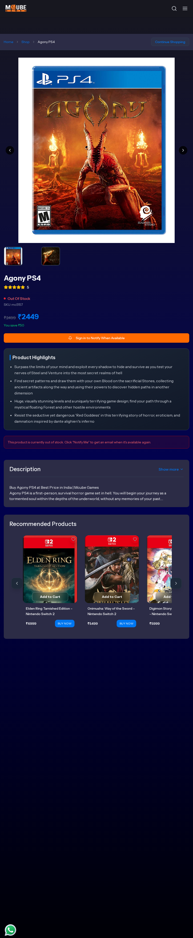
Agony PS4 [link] (46, 42)
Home (8, 42)
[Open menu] (185, 8)
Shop (25, 42)
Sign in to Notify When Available (100, 338)
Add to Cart (50, 597)
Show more (169, 469)
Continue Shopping (170, 42)
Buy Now (65, 623)
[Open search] (174, 8)
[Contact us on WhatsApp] (10, 930)
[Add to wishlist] (73, 539)
